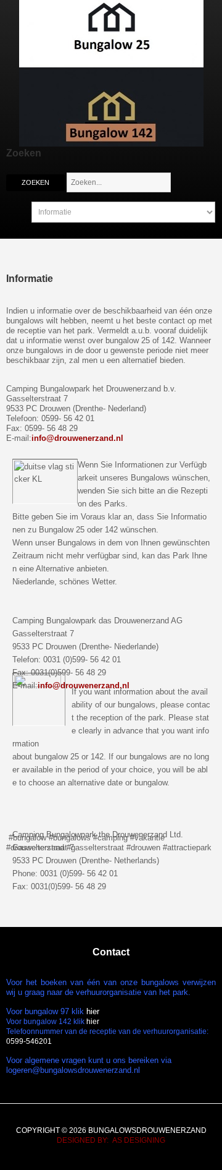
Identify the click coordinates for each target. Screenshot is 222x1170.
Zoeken (35, 182)
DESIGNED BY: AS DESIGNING (111, 1140)
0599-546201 (29, 1041)
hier (92, 1011)
